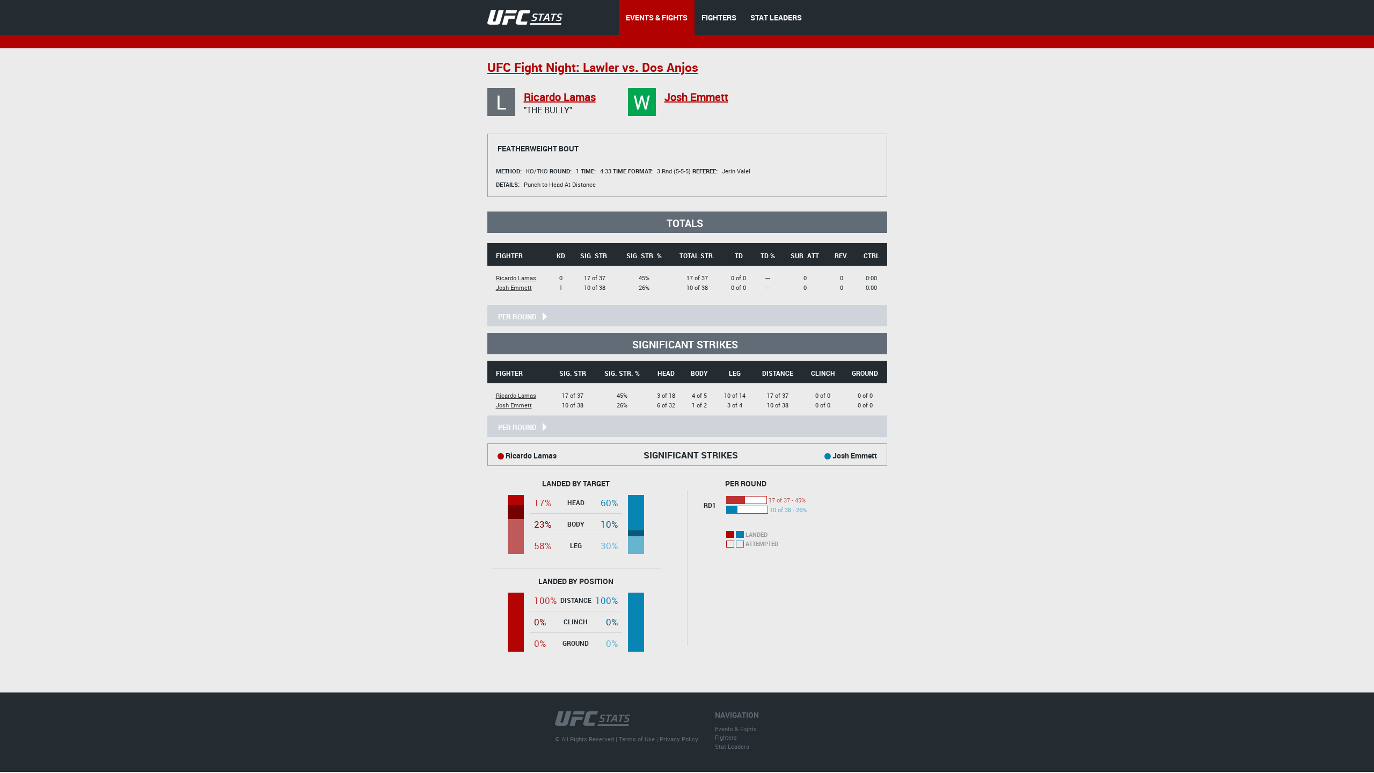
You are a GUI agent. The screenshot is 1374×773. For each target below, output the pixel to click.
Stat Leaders (732, 746)
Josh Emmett (696, 97)
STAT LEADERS (776, 17)
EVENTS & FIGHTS (657, 17)
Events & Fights (736, 729)
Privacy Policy (679, 739)
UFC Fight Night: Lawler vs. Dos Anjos (592, 67)
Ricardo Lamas (560, 97)
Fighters (726, 737)
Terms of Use (637, 739)
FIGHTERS (718, 17)
